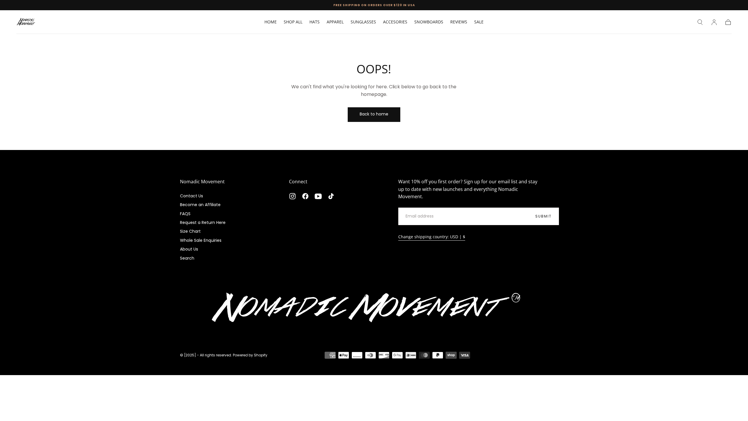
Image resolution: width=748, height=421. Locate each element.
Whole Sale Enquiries (200, 240)
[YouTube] (318, 196)
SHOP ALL (293, 22)
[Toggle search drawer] (700, 22)
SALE (479, 22)
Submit (543, 216)
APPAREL (335, 22)
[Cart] (728, 22)
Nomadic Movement (202, 181)
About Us (189, 249)
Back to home (374, 114)
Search (187, 258)
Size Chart (190, 231)
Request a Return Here (203, 222)
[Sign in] (714, 22)
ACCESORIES (395, 22)
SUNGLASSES (363, 22)
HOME (270, 22)
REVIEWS (458, 22)
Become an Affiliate (200, 205)
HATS (314, 22)
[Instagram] (292, 196)
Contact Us (191, 196)
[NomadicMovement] (374, 309)
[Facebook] (305, 196)
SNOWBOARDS (428, 22)
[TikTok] (331, 196)
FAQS (185, 214)
